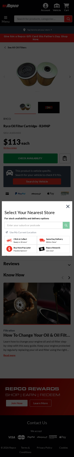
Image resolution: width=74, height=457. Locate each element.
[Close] (68, 206)
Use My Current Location (23, 232)
